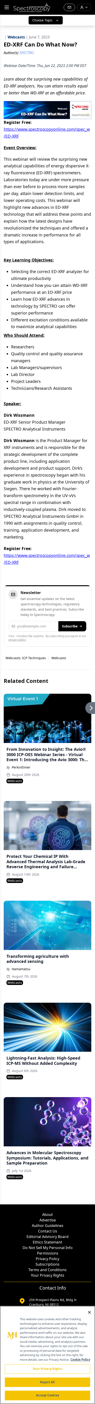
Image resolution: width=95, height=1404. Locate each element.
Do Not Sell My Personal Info (48, 1247)
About (47, 1214)
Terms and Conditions (47, 1269)
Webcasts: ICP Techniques (26, 658)
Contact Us (47, 1231)
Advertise (47, 1220)
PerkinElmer (21, 767)
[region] (47, 1355)
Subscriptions (47, 1264)
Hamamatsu (21, 969)
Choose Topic (42, 20)
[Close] (89, 1312)
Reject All (47, 1382)
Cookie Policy (80, 1359)
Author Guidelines (47, 1225)
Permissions (47, 1253)
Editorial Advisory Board (47, 1236)
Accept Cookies (47, 1395)
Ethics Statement (47, 1242)
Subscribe (69, 626)
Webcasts (58, 658)
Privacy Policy (47, 1258)
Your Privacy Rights (47, 1275)
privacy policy (17, 640)
